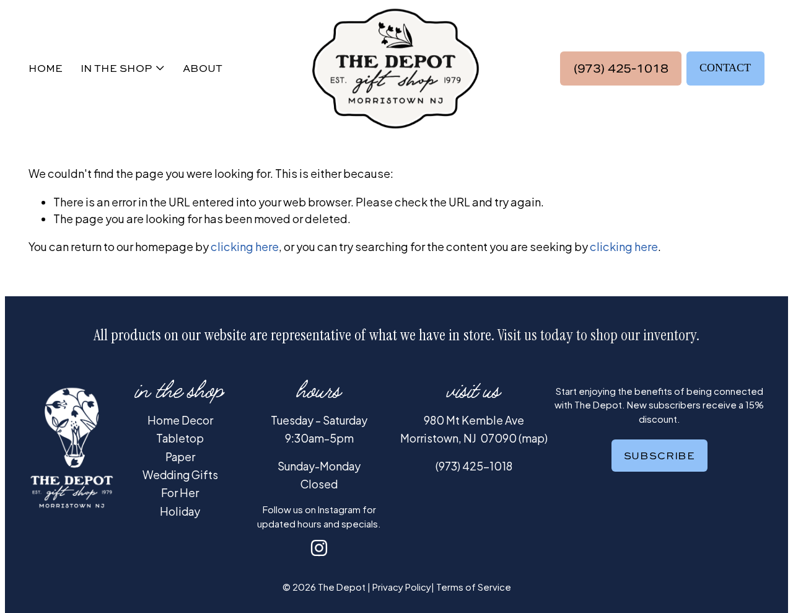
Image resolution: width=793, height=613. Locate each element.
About (202, 68)
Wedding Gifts (180, 475)
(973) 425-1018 (621, 68)
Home (45, 68)
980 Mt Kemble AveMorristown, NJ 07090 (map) (474, 429)
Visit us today (535, 335)
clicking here (245, 246)
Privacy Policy (401, 587)
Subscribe (659, 455)
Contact (725, 67)
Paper (180, 457)
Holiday (180, 511)
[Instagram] (319, 548)
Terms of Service (473, 587)
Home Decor (180, 420)
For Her (180, 493)
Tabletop (180, 438)
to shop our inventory (636, 335)
